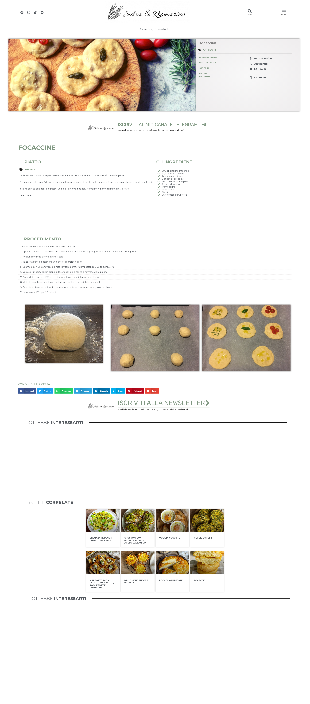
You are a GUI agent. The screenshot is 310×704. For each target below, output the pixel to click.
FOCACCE (199, 580)
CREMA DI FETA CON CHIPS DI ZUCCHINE (101, 539)
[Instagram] (29, 12)
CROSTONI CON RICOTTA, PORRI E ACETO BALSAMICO (135, 540)
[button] (27, 391)
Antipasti (209, 49)
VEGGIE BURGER (203, 538)
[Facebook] (22, 12)
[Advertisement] (223, 217)
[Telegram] (42, 12)
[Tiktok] (35, 12)
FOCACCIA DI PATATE (171, 580)
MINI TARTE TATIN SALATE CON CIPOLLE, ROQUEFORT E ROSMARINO (102, 584)
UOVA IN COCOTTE (169, 538)
